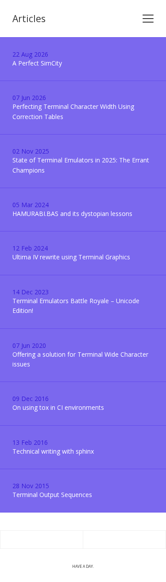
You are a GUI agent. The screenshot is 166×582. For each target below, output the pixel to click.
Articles (29, 18)
